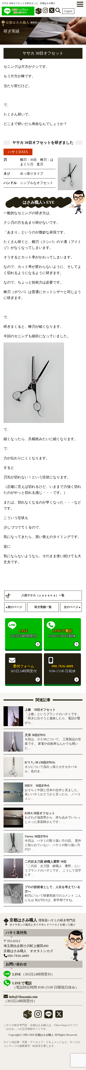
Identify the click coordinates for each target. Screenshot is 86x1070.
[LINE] (48, 1016)
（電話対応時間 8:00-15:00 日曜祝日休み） (45, 985)
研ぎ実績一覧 (43, 607)
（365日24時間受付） (33, 974)
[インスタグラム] (45, 11)
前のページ (15, 607)
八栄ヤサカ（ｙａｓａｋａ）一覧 (42, 595)
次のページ (71, 607)
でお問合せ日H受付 (20, 11)
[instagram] (38, 1016)
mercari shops (27, 1014)
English (68, 11)
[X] (51, 11)
